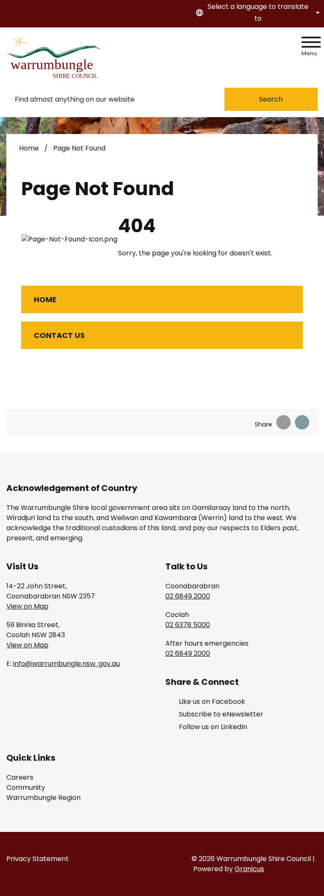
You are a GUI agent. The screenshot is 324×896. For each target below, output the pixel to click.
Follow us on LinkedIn (213, 727)
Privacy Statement (37, 859)
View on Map (27, 606)
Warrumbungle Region (43, 797)
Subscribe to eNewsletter (221, 714)
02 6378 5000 (187, 625)
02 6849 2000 (187, 596)
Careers (19, 777)
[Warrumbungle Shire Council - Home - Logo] (54, 57)
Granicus (249, 869)
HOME (45, 299)
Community (25, 787)
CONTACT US (59, 335)
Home (29, 148)
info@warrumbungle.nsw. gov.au (66, 663)
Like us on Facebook (212, 701)
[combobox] (256, 12)
